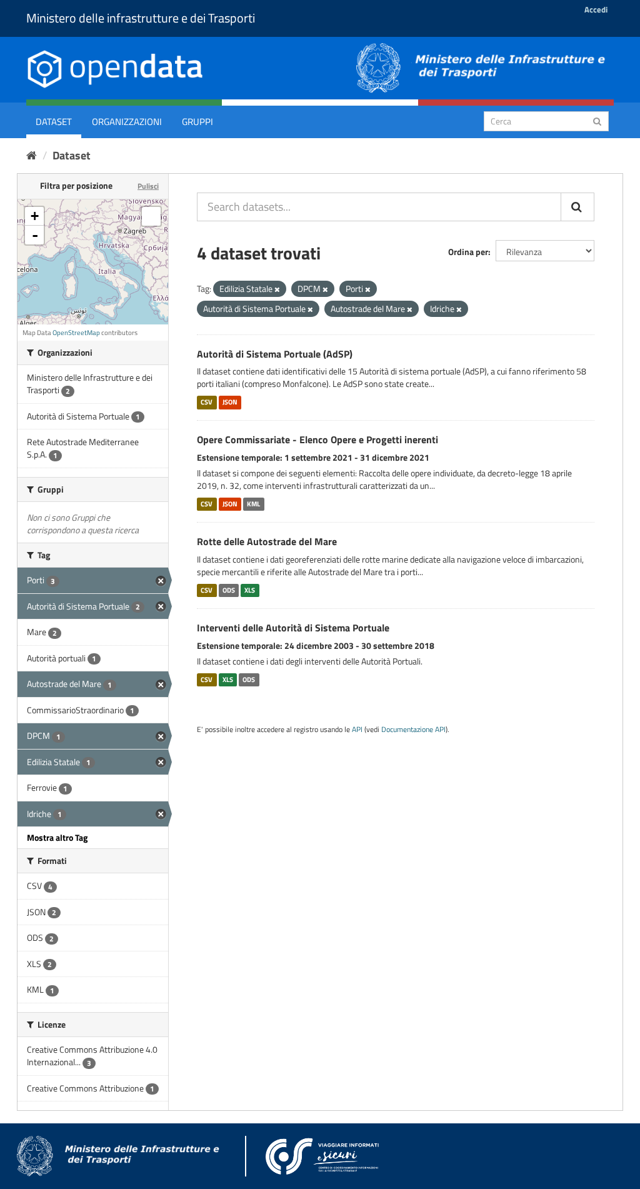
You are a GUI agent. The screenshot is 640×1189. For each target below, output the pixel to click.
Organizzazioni (127, 121)
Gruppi (197, 121)
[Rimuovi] (277, 289)
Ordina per (468, 251)
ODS (228, 590)
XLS (249, 590)
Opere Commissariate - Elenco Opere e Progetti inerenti (317, 439)
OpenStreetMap (76, 333)
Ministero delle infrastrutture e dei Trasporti (140, 18)
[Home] (31, 155)
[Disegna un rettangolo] (151, 216)
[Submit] (597, 120)
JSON (230, 402)
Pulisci (148, 186)
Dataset (54, 121)
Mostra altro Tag (57, 837)
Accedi (596, 9)
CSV (206, 402)
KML (253, 504)
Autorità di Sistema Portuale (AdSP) (274, 353)
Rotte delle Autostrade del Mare (267, 541)
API (357, 729)
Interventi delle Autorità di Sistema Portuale (293, 627)
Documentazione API (413, 729)
